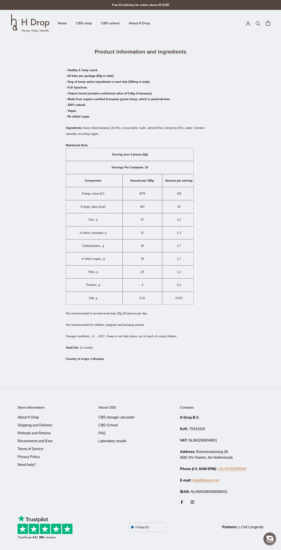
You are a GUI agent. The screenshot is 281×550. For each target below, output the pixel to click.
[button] (269, 538)
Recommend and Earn (35, 441)
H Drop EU (142, 527)
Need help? (27, 465)
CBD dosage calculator (116, 417)
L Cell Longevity (250, 527)
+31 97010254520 (232, 469)
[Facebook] (182, 502)
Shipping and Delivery (35, 425)
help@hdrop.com (205, 480)
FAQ (101, 433)
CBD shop (84, 23)
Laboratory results (112, 441)
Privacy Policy (29, 457)
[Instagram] (192, 502)
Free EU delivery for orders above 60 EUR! (140, 5)
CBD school (110, 23)
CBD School (108, 425)
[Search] (258, 23)
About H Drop (139, 23)
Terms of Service (30, 449)
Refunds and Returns (34, 433)
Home (62, 23)
